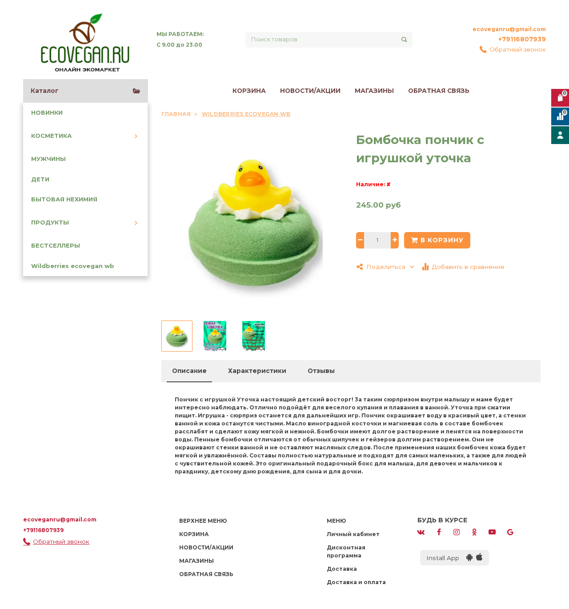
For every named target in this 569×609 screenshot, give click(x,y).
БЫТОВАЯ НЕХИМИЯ (64, 199)
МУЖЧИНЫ (48, 159)
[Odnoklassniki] (474, 531)
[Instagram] (456, 531)
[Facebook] (438, 531)
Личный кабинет (353, 534)
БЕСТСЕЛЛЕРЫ (55, 245)
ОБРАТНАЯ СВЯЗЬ (438, 90)
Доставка (342, 568)
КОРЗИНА (249, 90)
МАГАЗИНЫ (374, 90)
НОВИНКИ (47, 112)
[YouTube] (492, 531)
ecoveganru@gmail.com (509, 29)
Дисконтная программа (346, 551)
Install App (446, 557)
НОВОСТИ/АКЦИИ (310, 90)
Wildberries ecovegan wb (72, 266)
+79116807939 (522, 39)
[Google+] (510, 531)
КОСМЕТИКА (51, 135)
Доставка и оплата (356, 582)
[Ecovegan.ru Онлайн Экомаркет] (84, 39)
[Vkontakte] (421, 531)
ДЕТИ (40, 179)
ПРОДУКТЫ (50, 222)
